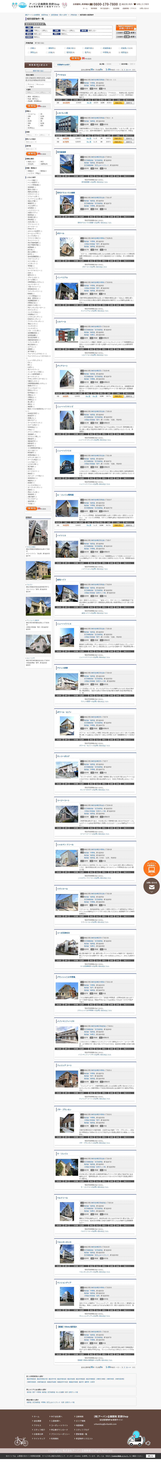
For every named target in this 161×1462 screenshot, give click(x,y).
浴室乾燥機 (32, 335)
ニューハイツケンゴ (65, 406)
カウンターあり (34, 457)
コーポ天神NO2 (63, 933)
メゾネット (32, 263)
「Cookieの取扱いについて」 (119, 1456)
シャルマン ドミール (65, 845)
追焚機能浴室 (33, 333)
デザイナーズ (33, 194)
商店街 (31, 469)
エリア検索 (80, 1420)
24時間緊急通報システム (37, 383)
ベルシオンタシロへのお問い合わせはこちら (94, 1272)
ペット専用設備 (34, 185)
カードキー (32, 226)
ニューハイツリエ (64, 451)
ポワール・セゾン (64, 712)
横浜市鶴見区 (31, 1379)
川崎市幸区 (110, 1379)
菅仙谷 (101, 805)
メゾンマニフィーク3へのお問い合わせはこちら (94, 1054)
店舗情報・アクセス (129, 8)
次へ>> (128, 70)
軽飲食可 (32, 443)
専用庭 (31, 266)
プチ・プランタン (64, 1109)
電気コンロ (32, 324)
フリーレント (33, 224)
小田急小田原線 (89, 244)
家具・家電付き (34, 298)
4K (29, 125)
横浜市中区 (52, 1379)
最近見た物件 (127, 4)
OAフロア (32, 420)
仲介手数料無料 (34, 243)
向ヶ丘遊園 (60, 1392)
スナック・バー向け (36, 476)
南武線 (86, 83)
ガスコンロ (32, 310)
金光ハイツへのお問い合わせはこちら (95, 613)
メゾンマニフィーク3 (65, 1021)
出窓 (30, 273)
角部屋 (31, 406)
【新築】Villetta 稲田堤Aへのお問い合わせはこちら (94, 1360)
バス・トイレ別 (34, 330)
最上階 (31, 402)
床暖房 (31, 349)
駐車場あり (32, 393)
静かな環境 (32, 252)
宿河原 (70, 52)
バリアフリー (33, 210)
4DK (41, 125)
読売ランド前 (101, 593)
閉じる (150, 1456)
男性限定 (32, 219)
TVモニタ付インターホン (37, 379)
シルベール (61, 322)
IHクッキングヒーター (36, 307)
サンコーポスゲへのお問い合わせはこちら (94, 790)
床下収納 (32, 351)
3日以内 (30, 164)
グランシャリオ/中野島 (66, 977)
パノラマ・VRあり (34, 173)
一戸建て (31, 87)
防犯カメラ (32, 390)
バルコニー (32, 268)
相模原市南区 (73, 1382)
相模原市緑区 (51, 1382)
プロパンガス (33, 277)
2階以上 (31, 395)
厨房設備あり (33, 455)
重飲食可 (32, 439)
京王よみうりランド (102, 165)
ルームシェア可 (34, 233)
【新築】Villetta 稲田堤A (67, 1327)
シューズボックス (35, 360)
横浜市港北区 (61, 1379)
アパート (31, 84)
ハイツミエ (61, 535)
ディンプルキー (34, 388)
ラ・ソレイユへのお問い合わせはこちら (94, 1187)
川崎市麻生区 (41, 1382)
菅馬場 (101, 80)
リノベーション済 (35, 199)
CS (30, 362)
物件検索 (94, 8)
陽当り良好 (32, 189)
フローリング (33, 259)
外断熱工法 (32, 303)
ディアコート (62, 366)
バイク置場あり (34, 296)
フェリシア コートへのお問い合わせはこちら (94, 1099)
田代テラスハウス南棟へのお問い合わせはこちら (94, 223)
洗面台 (31, 490)
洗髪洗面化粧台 (34, 340)
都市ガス (32, 275)
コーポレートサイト (59, 1425)
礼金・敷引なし (33, 99)
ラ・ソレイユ (62, 1154)
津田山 (33, 52)
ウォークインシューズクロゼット (38, 357)
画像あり (31, 171)
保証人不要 (32, 201)
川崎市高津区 (119, 1379)
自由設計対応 (33, 413)
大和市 (92, 1382)
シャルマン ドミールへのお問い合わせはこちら (94, 878)
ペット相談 (32, 180)
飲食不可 (32, 446)
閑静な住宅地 (33, 192)
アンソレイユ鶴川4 (33, 620)
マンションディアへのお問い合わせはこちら (94, 1316)
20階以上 (32, 400)
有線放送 (32, 494)
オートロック (33, 376)
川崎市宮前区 (31, 1382)
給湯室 (31, 483)
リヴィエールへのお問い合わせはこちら (94, 922)
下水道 (31, 504)
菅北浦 (101, 157)
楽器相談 (32, 187)
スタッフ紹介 (39, 1429)
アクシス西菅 (62, 668)
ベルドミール (62, 1198)
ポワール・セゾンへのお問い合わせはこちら (94, 745)
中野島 (107, 52)
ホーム (85, 8)
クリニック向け (34, 432)
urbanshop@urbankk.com (105, 1424)
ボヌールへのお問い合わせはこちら (94, 267)
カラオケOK (33, 464)
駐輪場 (31, 293)
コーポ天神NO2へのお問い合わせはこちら (94, 966)
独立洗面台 (32, 344)
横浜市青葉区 (80, 1379)
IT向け (31, 430)
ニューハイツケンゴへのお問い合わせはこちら (95, 440)
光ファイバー (33, 369)
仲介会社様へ (105, 8)
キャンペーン (33, 240)
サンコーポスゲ (63, 756)
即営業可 (32, 453)
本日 (42, 161)
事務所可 (32, 203)
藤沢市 (81, 1382)
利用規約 (55, 1438)
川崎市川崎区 (100, 1379)
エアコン (32, 347)
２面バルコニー (34, 287)
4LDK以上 (31, 128)
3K (41, 121)
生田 (97, 1296)
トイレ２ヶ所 (33, 342)
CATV (31, 367)
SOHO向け (32, 427)
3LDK (42, 123)
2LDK (30, 121)
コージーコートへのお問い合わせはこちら (94, 834)
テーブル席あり (34, 459)
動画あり (44, 171)
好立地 (31, 250)
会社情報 (116, 8)
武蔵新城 (107, 48)
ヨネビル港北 (31, 547)
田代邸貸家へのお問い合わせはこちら (95, 182)
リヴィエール (62, 889)
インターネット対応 (36, 372)
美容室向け (32, 478)
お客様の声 (38, 1434)
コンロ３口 (32, 328)
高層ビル (32, 418)
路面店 (31, 473)
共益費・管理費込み (35, 101)
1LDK (42, 116)
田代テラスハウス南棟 (66, 193)
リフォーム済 (33, 196)
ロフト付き (32, 261)
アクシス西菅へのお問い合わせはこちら (94, 701)
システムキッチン (35, 317)
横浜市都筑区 (90, 1379)
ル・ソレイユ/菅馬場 (65, 495)
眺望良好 (32, 215)
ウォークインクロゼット (37, 354)
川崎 (33, 48)
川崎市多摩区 (94, 80)
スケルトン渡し (34, 436)
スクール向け (33, 425)
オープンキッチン (35, 487)
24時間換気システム (36, 282)
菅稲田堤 (102, 1026)
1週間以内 (44, 164)
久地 (51, 52)
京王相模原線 (88, 160)
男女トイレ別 (33, 492)
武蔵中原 (89, 48)
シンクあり (32, 462)
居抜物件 (32, 434)
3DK (29, 123)
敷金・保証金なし (34, 96)
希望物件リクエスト (84, 1438)
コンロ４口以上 (34, 485)
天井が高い (32, 222)
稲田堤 (124, 52)
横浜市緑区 (71, 1379)
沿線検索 (79, 1416)
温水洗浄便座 (33, 337)
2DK (41, 118)
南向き (31, 404)
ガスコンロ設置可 (35, 231)
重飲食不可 (32, 441)
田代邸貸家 (61, 152)
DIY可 (31, 254)
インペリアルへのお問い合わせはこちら (94, 311)
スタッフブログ (82, 1429)
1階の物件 (32, 497)
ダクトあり (32, 450)
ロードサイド (33, 471)
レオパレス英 (62, 113)
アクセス (37, 1425)
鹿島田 (52, 48)
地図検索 (79, 1425)
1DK (29, 116)
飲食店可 (32, 416)
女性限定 (32, 208)
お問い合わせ (144, 8)
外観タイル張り (34, 305)
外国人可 (32, 229)
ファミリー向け (34, 238)
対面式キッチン (34, 319)
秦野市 (87, 1382)
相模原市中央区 (62, 1382)
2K (29, 118)
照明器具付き (33, 289)
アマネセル (61, 75)
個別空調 (32, 501)
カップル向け (33, 236)
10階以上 (32, 397)
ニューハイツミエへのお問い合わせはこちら (94, 657)
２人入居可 (32, 206)
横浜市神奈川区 (42, 1379)
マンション (40, 84)
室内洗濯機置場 (34, 256)
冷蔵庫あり (32, 314)
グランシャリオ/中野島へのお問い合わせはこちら (95, 1010)
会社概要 (37, 1420)
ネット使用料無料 (35, 374)
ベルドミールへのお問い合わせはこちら (94, 1231)
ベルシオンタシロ (64, 1242)
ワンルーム (31, 114)
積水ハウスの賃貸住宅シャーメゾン (38, 410)
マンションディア (64, 1283)
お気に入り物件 (142, 4)
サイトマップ (39, 1438)
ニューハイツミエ (64, 624)
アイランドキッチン (36, 321)
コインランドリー (35, 291)
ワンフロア (32, 499)
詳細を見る (118, 103)
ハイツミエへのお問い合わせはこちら (95, 569)
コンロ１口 (32, 326)
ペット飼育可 (33, 182)
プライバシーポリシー (60, 1434)
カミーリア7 (31, 658)
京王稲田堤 (99, 160)
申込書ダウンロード (59, 1429)
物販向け (32, 480)
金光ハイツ (61, 580)
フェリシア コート (64, 1065)
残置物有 (32, 247)
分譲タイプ (32, 212)
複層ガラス (32, 386)
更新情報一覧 (81, 1434)
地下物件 (32, 466)
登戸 (88, 52)
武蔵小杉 (71, 48)
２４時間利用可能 (35, 448)
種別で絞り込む (38, 71)
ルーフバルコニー (35, 270)
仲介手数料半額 (34, 245)
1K (41, 114)
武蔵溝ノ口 (126, 48)
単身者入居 (32, 217)
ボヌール (60, 233)
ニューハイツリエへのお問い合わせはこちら (94, 484)
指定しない (32, 161)
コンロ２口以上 (34, 312)
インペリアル (62, 277)
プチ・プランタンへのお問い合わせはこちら (94, 1143)
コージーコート (63, 800)
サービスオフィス (35, 423)
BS (30, 365)
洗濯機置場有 (33, 300)
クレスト (30, 584)
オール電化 (32, 280)
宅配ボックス (33, 381)
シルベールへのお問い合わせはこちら (95, 355)
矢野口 (92, 335)
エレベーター (33, 284)
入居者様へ (55, 1420)
